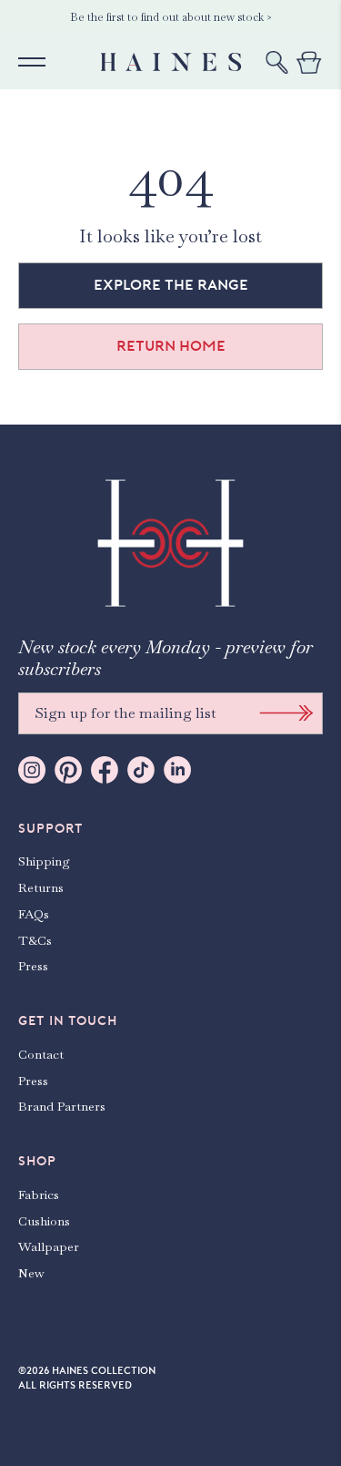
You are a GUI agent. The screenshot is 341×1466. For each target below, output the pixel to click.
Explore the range (171, 285)
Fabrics (38, 1194)
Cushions (44, 1221)
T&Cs (35, 940)
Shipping (44, 861)
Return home (171, 346)
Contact (41, 1054)
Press (33, 966)
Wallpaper (48, 1246)
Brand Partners (61, 1106)
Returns (41, 887)
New (31, 1273)
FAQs (33, 914)
